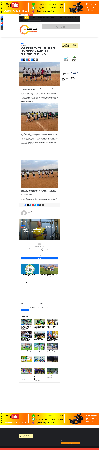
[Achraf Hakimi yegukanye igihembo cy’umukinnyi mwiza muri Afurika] (52, 359)
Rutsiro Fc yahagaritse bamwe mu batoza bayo (38, 339)
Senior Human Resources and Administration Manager (73, 65)
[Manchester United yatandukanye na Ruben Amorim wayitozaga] (26, 334)
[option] (39, 229)
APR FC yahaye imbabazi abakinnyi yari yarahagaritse (52, 376)
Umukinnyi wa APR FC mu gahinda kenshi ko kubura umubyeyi (39, 351)
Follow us (21, 432)
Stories (56, 17)
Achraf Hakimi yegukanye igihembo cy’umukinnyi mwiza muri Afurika (52, 363)
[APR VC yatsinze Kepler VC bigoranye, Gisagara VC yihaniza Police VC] (26, 322)
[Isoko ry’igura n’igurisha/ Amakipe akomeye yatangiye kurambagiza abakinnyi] (52, 334)
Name (22, 298)
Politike (52, 17)
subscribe (49, 0)
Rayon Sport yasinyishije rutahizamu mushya (51, 327)
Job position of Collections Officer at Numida (65, 65)
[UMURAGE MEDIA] (28, 29)
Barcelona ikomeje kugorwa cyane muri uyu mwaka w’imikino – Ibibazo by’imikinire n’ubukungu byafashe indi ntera (39, 377)
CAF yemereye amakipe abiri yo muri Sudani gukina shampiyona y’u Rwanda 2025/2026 (26, 377)
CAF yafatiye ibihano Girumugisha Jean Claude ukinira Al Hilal (52, 351)
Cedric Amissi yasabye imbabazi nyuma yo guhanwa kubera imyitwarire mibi (26, 363)
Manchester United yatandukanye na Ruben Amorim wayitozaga (25, 339)
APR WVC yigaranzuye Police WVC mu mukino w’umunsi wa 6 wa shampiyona (39, 363)
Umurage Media (25, 56)
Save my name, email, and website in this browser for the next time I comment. (35, 307)
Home (61, 17)
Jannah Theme (28, 448)
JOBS (30, 17)
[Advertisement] (39, 153)
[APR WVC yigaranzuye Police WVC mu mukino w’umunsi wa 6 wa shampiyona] (39, 359)
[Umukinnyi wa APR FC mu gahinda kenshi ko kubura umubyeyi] (39, 346)
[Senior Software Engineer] (66, 73)
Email (22, 303)
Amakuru (22, 17)
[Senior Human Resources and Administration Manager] (74, 59)
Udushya (34, 17)
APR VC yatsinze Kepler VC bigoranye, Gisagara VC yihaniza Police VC (26, 327)
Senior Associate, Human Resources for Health (74, 76)
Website (41, 303)
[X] (29, 212)
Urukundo (40, 17)
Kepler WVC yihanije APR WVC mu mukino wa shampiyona (39, 327)
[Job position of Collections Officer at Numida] (66, 59)
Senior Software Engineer (38, 14)
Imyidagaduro (46, 17)
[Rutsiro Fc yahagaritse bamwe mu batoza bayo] (39, 334)
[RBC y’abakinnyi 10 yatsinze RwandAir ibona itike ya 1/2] (26, 346)
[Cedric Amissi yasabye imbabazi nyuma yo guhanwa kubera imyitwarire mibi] (26, 359)
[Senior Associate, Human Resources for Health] (74, 72)
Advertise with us (59, 23)
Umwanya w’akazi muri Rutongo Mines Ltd (72, 17)
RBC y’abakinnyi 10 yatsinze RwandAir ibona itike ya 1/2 (26, 351)
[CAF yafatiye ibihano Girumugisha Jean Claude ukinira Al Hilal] (52, 346)
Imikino (26, 17)
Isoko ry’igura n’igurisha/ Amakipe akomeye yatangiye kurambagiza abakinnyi (52, 339)
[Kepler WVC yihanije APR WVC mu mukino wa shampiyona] (39, 322)
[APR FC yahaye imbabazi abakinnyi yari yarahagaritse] (52, 371)
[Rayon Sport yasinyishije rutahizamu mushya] (52, 322)
